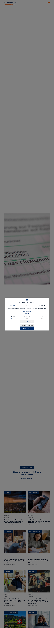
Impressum (27, 313)
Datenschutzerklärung (27, 311)
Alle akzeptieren (27, 328)
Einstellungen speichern (27, 325)
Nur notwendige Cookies (27, 322)
